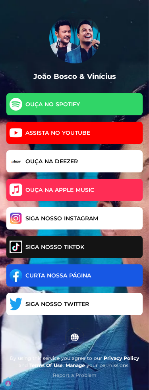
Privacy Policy (121, 358)
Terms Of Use (46, 365)
